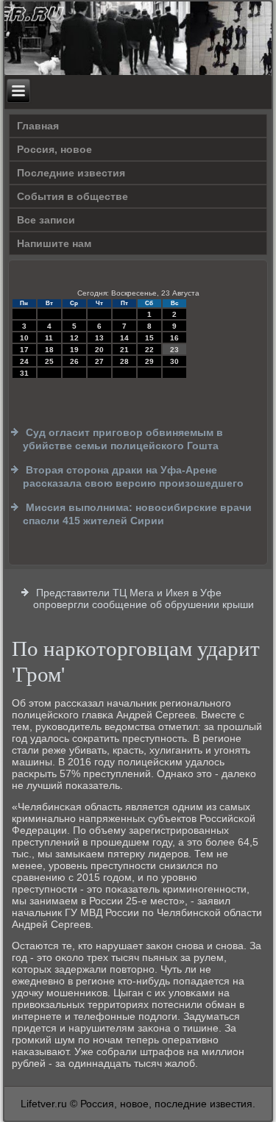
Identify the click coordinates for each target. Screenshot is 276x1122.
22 (149, 350)
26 (74, 361)
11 (49, 338)
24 (24, 361)
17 (24, 350)
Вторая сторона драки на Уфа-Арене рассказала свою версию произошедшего (133, 476)
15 (149, 338)
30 (174, 361)
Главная (38, 126)
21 (124, 350)
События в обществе (72, 196)
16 (174, 338)
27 (99, 361)
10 (24, 338)
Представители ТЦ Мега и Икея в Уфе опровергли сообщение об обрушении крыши (143, 598)
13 (99, 338)
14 (124, 338)
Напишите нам (54, 243)
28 (124, 361)
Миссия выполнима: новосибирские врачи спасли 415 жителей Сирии (137, 513)
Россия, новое (54, 149)
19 (74, 350)
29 (149, 361)
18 (49, 350)
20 (99, 350)
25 (49, 361)
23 (174, 350)
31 (24, 373)
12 (74, 338)
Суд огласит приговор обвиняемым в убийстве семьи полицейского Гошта (123, 438)
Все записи (46, 220)
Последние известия (71, 173)
